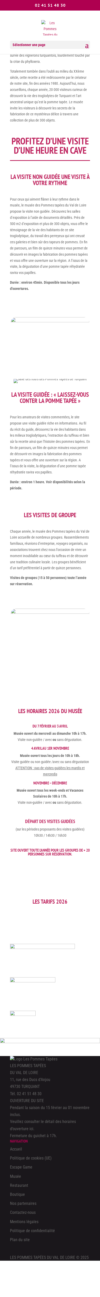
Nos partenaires (23, 1203)
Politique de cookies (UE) (31, 1158)
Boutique (17, 1194)
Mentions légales (24, 1221)
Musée (15, 1176)
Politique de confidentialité (32, 1230)
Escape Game (21, 1167)
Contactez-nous (23, 1212)
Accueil (16, 1149)
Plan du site (20, 1239)
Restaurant (19, 1185)
